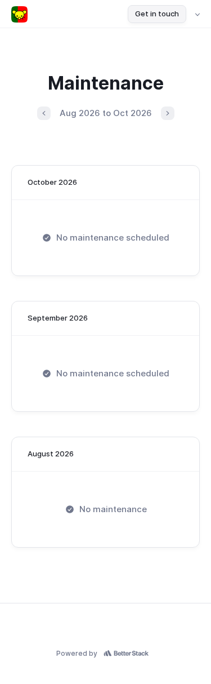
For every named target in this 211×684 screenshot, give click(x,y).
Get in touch (157, 13)
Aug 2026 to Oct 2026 (106, 113)
